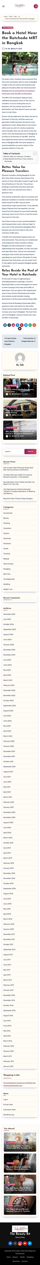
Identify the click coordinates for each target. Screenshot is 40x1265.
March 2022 (7, 736)
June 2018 (7, 904)
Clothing (6, 523)
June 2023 (7, 665)
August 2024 (8, 634)
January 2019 (8, 868)
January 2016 (8, 1051)
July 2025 (7, 619)
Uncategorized (9, 579)
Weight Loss (7, 589)
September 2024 (9, 629)
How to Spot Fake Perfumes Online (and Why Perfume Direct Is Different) (20, 1148)
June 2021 (7, 782)
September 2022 (9, 706)
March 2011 (7, 1056)
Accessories (7, 513)
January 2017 (8, 990)
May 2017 (6, 970)
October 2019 (8, 843)
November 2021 (9, 756)
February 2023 (8, 685)
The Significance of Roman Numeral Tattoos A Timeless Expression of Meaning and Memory (19, 491)
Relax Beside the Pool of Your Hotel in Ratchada (19, 160)
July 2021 (7, 777)
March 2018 (7, 919)
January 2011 (8, 1066)
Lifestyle (6, 554)
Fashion (6, 533)
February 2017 (8, 985)
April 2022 (7, 731)
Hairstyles (7, 538)
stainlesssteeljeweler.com (12, 1085)
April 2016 (7, 1036)
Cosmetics (7, 528)
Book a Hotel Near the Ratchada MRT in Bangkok (19, 38)
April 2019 (7, 853)
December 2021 (9, 751)
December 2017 (9, 934)
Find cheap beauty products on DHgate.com (19, 1083)
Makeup (6, 559)
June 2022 (7, 721)
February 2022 (8, 741)
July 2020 (7, 828)
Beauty (6, 518)
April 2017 (7, 975)
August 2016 (8, 1016)
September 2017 (9, 949)
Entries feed (8, 1104)
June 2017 (7, 965)
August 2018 (8, 894)
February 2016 (8, 1046)
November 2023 (9, 655)
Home (9, 1257)
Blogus (30, 1251)
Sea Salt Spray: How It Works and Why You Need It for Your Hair (19, 1190)
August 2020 (8, 822)
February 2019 (8, 863)
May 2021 (6, 787)
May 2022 (7, 726)
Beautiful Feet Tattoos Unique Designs (18, 498)
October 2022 (8, 700)
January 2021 (8, 807)
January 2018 (8, 929)
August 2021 (8, 772)
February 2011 (8, 1061)
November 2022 (9, 695)
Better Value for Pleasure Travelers (17, 156)
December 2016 (9, 995)
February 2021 (8, 802)
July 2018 (7, 899)
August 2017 (8, 955)
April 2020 (7, 833)
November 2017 (9, 939)
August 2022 (8, 711)
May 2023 (7, 670)
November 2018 (9, 878)
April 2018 (7, 914)
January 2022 (8, 746)
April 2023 (7, 675)
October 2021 (8, 761)
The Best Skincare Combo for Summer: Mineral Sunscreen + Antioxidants (18, 1169)
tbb (9, 49)
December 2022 (9, 690)
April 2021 (7, 792)
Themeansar (19, 1253)
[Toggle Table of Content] (34, 153)
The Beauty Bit (20, 1234)
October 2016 (8, 1005)
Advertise (16, 1261)
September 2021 (9, 767)
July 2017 (7, 960)
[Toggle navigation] (3, 6)
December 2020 (9, 812)
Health (5, 549)
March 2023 (7, 680)
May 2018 (6, 909)
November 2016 (9, 1000)
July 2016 (7, 1021)
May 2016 (6, 1031)
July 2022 (7, 716)
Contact (25, 1261)
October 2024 (8, 624)
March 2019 (7, 858)
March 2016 (7, 1041)
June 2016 (7, 1026)
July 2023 (7, 660)
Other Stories (8, 27)
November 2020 (9, 817)
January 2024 (8, 645)
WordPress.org (8, 1115)
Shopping (6, 569)
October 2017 (8, 944)
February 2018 (8, 924)
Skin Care (6, 574)
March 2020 (7, 838)
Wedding (6, 584)
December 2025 (9, 614)
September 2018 (9, 888)
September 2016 (9, 1010)
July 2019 (7, 848)
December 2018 (9, 873)
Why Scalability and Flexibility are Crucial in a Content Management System (20, 434)
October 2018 (8, 883)
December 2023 (9, 650)
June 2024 (7, 640)
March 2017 (7, 980)
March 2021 (7, 797)
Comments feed (9, 1110)
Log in (5, 1099)
